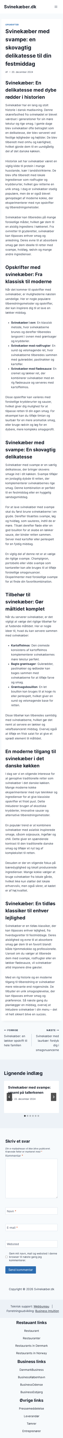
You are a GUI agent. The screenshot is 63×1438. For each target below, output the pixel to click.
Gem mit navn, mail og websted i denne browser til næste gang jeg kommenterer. (33, 1257)
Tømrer (31, 1423)
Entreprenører (31, 1431)
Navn (11, 1211)
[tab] (25, 1116)
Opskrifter (12, 24)
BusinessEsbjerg (31, 1392)
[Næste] (53, 1097)
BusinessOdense (31, 1384)
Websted (13, 1244)
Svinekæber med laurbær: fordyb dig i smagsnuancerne (47, 1040)
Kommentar (14, 1155)
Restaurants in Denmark (31, 1345)
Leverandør (31, 1416)
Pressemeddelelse (31, 1408)
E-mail (12, 1227)
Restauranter (31, 1338)
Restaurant (31, 1330)
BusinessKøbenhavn (31, 1377)
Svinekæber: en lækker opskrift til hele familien (15, 1038)
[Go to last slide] (9, 1097)
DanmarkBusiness (31, 1369)
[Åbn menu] (56, 6)
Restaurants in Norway (31, 1353)
